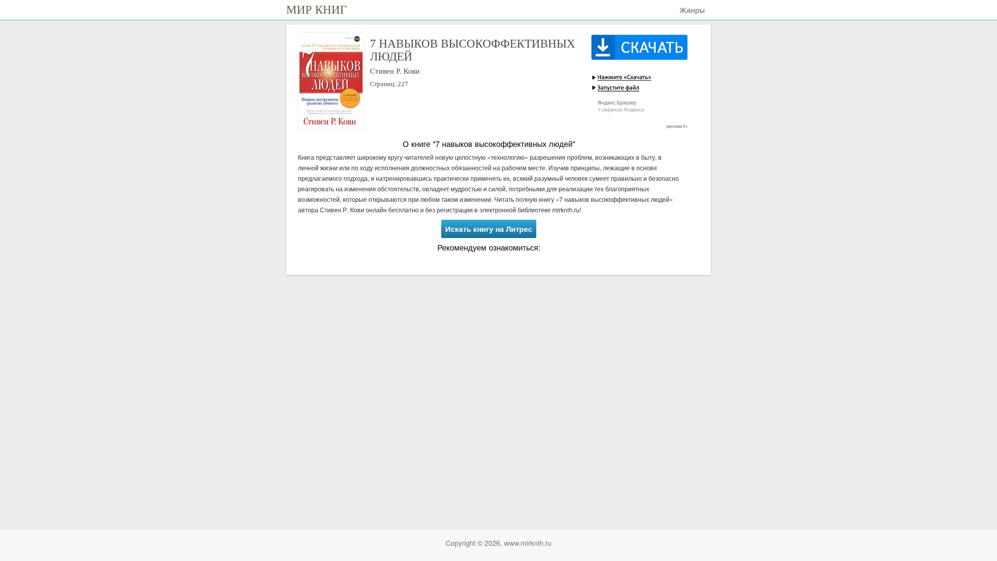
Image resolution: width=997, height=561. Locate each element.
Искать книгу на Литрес (488, 229)
